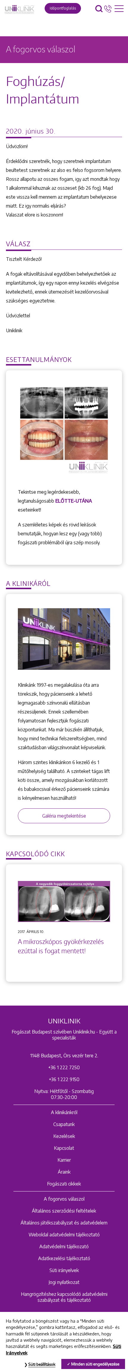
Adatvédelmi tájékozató (64, 1246)
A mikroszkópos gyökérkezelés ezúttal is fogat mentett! (61, 946)
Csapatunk (64, 1124)
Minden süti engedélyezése (95, 1364)
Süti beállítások (41, 1364)
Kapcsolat (64, 1148)
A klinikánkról (64, 1112)
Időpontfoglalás (63, 8)
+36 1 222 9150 (64, 1079)
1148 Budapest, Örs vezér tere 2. (64, 1056)
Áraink (64, 1172)
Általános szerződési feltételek (64, 1211)
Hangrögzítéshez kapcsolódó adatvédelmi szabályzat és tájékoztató (64, 1297)
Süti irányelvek (64, 1270)
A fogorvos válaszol (64, 1199)
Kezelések (64, 1136)
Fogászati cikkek (64, 1184)
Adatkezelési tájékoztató (64, 1258)
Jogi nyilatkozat (64, 1282)
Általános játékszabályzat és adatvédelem (64, 1223)
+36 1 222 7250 (64, 1067)
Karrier (64, 1160)
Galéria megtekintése (64, 816)
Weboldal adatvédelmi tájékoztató (64, 1235)
